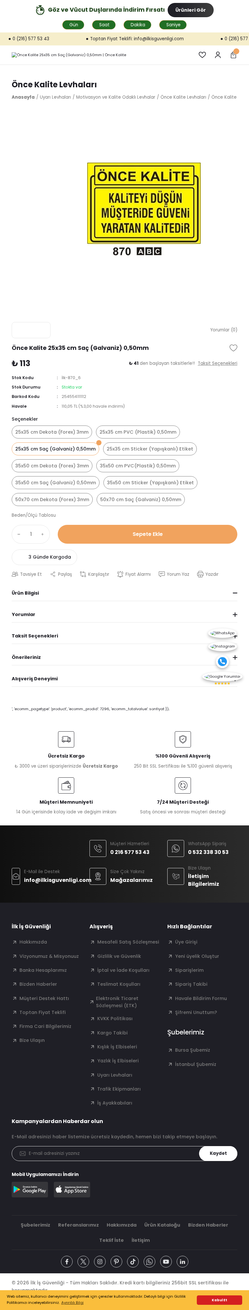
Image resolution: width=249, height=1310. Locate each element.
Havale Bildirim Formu (201, 998)
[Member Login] (218, 55)
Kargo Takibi (112, 1033)
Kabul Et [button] (219, 1300)
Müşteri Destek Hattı (44, 998)
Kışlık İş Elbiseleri (117, 1047)
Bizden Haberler (38, 984)
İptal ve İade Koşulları (123, 970)
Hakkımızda (33, 942)
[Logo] (69, 55)
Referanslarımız (78, 1225)
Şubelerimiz (35, 1225)
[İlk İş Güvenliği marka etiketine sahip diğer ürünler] (31, 330)
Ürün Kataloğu (162, 1225)
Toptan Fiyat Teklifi (42, 1012)
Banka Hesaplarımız (43, 970)
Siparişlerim (189, 970)
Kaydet (218, 1153)
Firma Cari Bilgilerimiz (45, 1026)
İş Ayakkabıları (114, 1103)
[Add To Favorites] (233, 348)
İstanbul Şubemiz (195, 1064)
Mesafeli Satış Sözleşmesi (128, 942)
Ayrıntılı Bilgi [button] (72, 1302)
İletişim (141, 1240)
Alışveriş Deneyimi (35, 678)
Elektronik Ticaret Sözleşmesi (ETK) (117, 1002)
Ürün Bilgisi (25, 593)
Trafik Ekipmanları (119, 1089)
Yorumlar (23, 614)
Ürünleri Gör (190, 10)
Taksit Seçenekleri (35, 636)
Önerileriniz (26, 657)
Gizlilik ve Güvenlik (119, 956)
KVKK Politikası (115, 1018)
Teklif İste (111, 1240)
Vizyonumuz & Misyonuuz (49, 956)
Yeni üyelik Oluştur (197, 956)
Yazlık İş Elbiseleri (118, 1060)
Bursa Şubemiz (192, 1050)
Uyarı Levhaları (114, 1075)
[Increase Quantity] (44, 534)
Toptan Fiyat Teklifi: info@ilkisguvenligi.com (118, 39)
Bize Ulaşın (32, 1040)
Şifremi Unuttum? (196, 1012)
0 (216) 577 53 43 (224, 39)
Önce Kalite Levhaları (54, 84)
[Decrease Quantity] (17, 534)
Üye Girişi (186, 942)
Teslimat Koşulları (118, 984)
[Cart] (233, 55)
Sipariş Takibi (191, 984)
